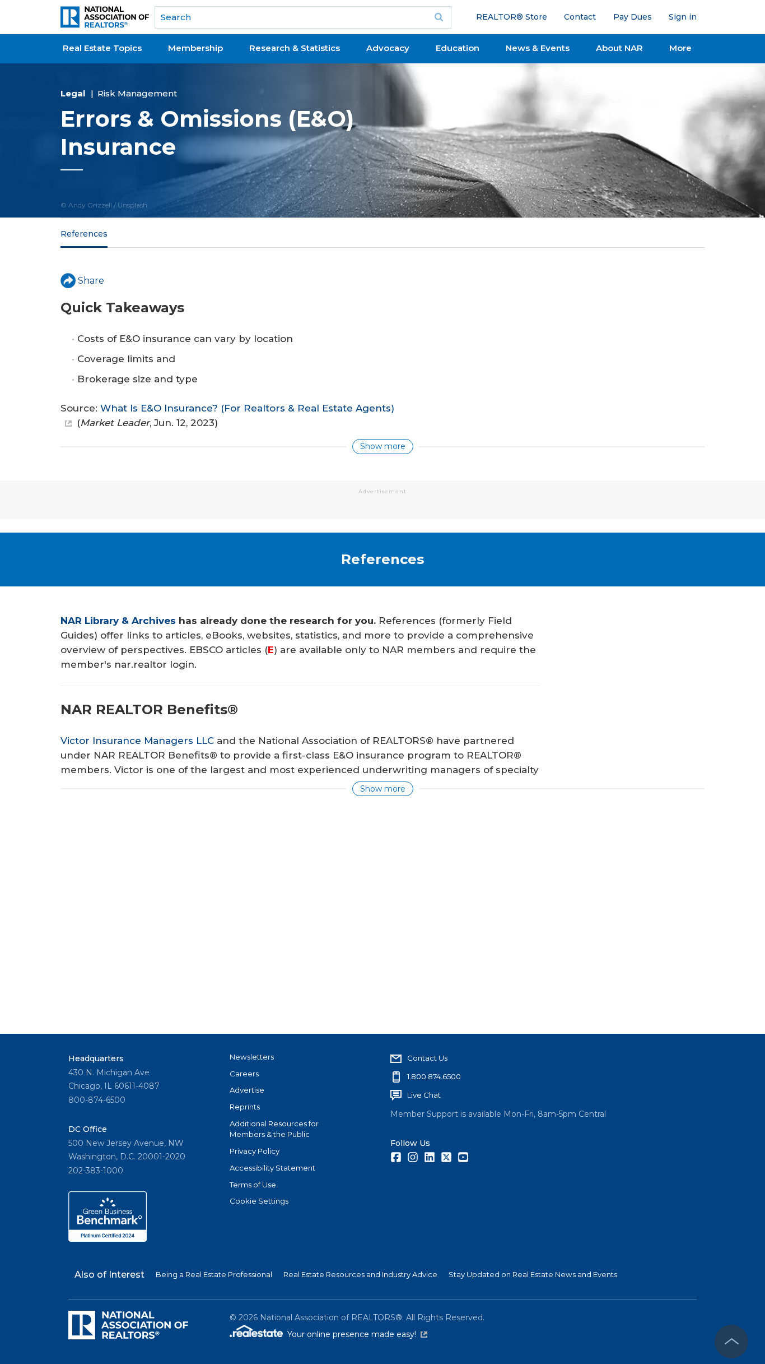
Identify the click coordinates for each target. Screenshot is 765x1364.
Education (457, 48)
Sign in (683, 17)
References (84, 234)
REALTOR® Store (511, 17)
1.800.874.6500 (434, 1076)
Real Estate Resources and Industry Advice (360, 1274)
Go (439, 17)
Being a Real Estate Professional (214, 1274)
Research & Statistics (294, 48)
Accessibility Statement (272, 1167)
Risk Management (137, 93)
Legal (72, 93)
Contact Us (427, 1057)
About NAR (619, 48)
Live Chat (424, 1094)
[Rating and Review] (107, 1239)
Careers (244, 1073)
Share (91, 280)
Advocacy (387, 48)
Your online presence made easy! (357, 1334)
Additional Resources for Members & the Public (274, 1129)
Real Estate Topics (102, 48)
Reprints (245, 1106)
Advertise (247, 1089)
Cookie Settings (259, 1200)
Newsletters (252, 1056)
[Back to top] (731, 1341)
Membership (195, 48)
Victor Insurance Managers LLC (137, 740)
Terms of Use (253, 1184)
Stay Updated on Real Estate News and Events (533, 1274)
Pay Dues (632, 17)
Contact (580, 17)
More (680, 48)
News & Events (538, 48)
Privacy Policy (254, 1150)
